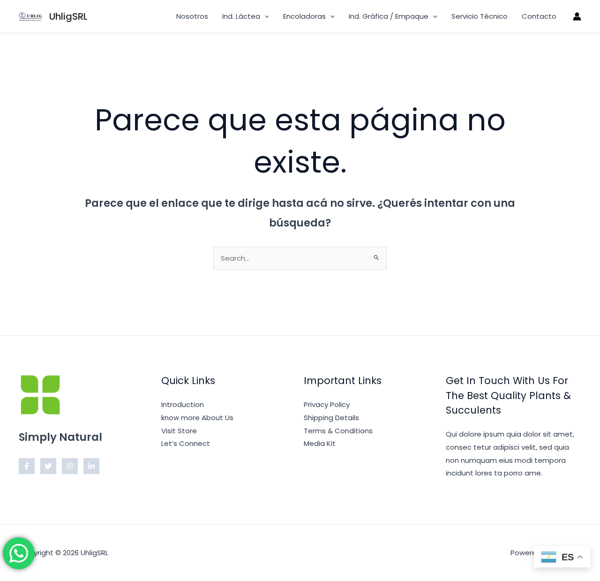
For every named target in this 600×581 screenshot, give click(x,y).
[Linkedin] (91, 466)
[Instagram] (70, 466)
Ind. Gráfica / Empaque (388, 16)
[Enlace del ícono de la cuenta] (577, 16)
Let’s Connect (185, 443)
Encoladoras (304, 16)
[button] (264, 16)
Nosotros (192, 16)
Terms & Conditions (338, 431)
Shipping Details (331, 418)
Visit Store (179, 431)
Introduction (182, 404)
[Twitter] (48, 466)
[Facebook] (27, 466)
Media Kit (320, 443)
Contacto (539, 16)
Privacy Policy (327, 404)
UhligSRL (68, 16)
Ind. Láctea (241, 16)
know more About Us (197, 418)
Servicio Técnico (479, 16)
